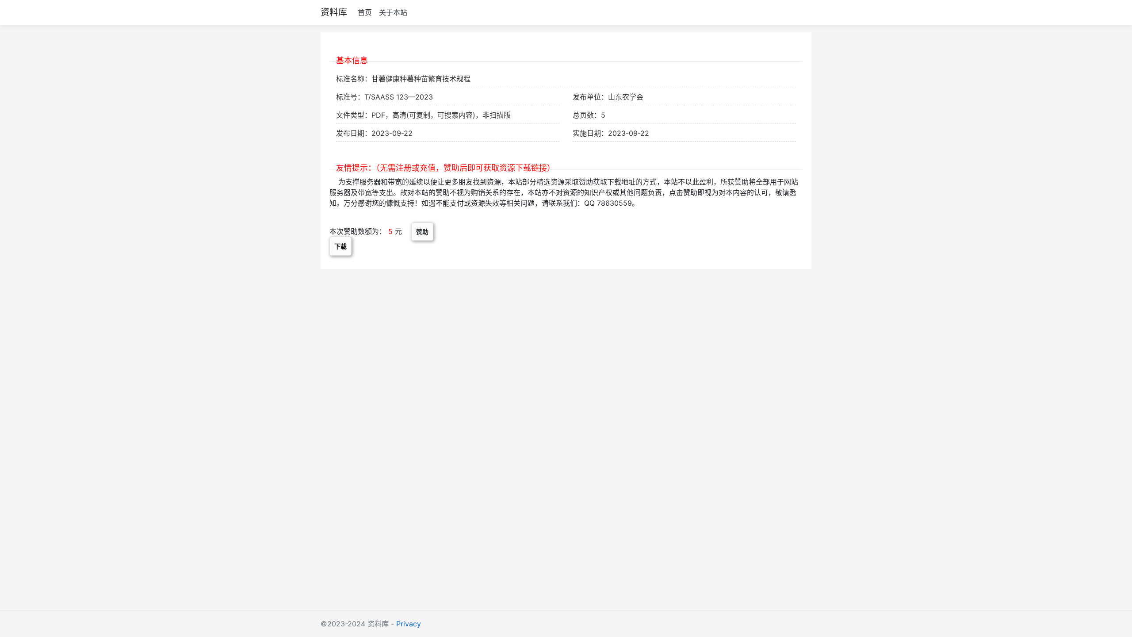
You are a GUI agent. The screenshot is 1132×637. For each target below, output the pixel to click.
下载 (340, 246)
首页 (365, 12)
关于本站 (393, 12)
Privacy (408, 623)
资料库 (334, 12)
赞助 (422, 231)
